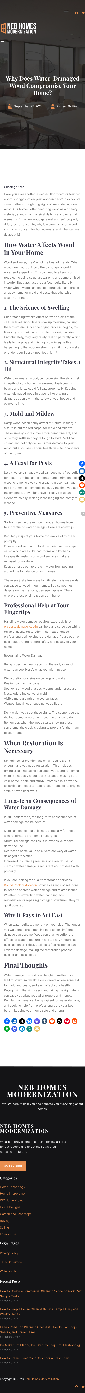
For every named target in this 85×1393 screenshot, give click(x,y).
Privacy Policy (9, 1253)
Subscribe (13, 1165)
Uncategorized (14, 187)
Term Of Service (11, 1262)
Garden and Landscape (16, 1214)
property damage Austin (21, 626)
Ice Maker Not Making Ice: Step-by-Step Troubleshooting (40, 1345)
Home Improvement (13, 1193)
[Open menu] (2, 40)
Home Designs (10, 1207)
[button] (7, 1021)
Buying (4, 1220)
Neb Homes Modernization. (42, 1378)
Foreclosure (8, 1234)
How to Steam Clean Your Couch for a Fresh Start (34, 1358)
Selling (4, 1227)
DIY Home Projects (13, 1200)
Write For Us (8, 1271)
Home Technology (12, 1187)
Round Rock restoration (20, 885)
